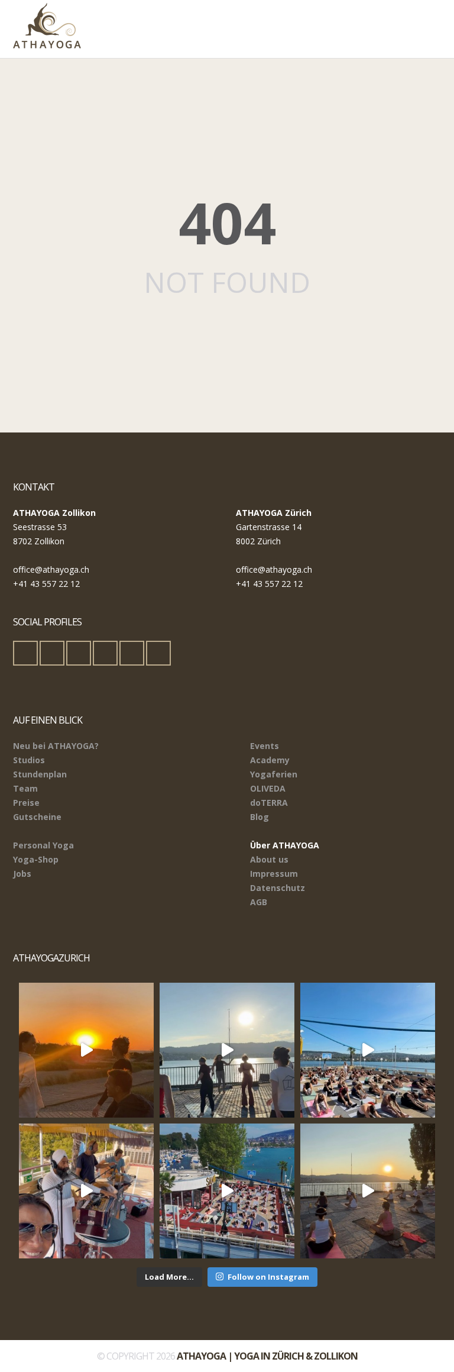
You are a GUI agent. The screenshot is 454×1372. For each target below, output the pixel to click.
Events (264, 745)
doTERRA (269, 802)
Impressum (274, 873)
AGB (258, 902)
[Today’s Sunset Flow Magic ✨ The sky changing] (227, 1050)
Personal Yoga (43, 845)
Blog (259, 816)
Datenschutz (277, 887)
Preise (26, 802)
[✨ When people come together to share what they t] (86, 1191)
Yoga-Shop (36, 859)
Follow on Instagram (268, 1276)
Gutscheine (37, 816)
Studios (29, 760)
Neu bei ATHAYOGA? (56, 745)
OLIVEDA (268, 788)
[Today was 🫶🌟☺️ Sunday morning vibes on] (367, 1050)
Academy (270, 760)
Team (25, 788)
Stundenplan (40, 774)
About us (269, 859)
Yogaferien (273, 774)
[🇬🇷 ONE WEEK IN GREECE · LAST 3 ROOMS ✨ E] (86, 1050)
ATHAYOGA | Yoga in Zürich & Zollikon (267, 1356)
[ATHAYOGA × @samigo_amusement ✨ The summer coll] (227, 1191)
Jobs (22, 873)
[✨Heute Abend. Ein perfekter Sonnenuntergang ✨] (367, 1191)
